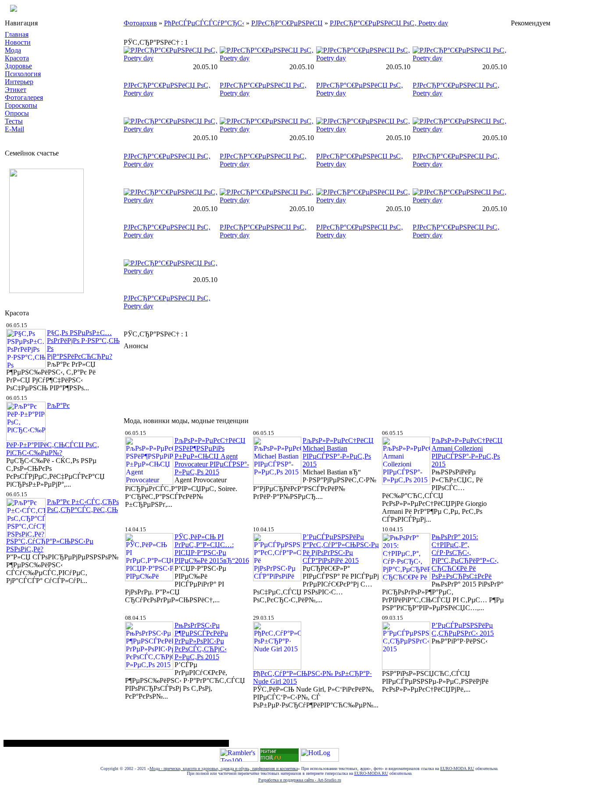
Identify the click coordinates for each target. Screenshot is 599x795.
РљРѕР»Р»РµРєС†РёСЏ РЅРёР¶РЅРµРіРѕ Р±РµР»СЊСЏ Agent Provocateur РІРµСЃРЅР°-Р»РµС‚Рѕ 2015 (212, 456)
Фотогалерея (24, 97)
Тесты (14, 121)
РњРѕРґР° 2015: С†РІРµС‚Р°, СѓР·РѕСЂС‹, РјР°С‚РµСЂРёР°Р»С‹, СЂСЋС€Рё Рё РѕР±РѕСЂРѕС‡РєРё (465, 556)
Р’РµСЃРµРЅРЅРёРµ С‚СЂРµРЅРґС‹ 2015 (462, 629)
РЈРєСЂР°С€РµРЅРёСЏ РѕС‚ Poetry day (389, 23)
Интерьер (19, 81)
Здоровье (18, 66)
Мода (13, 50)
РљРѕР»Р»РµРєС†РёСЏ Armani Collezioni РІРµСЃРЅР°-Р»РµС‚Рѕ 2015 (467, 452)
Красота (17, 58)
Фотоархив (140, 23)
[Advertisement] (283, 381)
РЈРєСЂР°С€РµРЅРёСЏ (287, 23)
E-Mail (14, 129)
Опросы (17, 113)
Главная (17, 34)
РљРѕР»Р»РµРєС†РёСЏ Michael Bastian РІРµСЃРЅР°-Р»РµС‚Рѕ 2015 (338, 452)
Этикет (15, 89)
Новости (18, 42)
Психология (23, 74)
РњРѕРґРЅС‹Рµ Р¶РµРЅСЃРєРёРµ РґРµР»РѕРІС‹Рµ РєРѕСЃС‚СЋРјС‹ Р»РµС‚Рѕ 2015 (201, 641)
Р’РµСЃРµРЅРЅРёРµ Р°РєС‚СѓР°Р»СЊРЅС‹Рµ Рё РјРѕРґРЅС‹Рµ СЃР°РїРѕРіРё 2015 (341, 548)
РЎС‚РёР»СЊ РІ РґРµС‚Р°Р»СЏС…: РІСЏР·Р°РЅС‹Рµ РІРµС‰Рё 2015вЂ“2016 (212, 548)
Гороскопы (21, 105)
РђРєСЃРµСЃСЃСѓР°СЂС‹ (204, 23)
